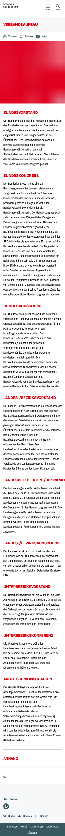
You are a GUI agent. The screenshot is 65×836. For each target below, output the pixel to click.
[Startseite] (5, 776)
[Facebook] (6, 806)
